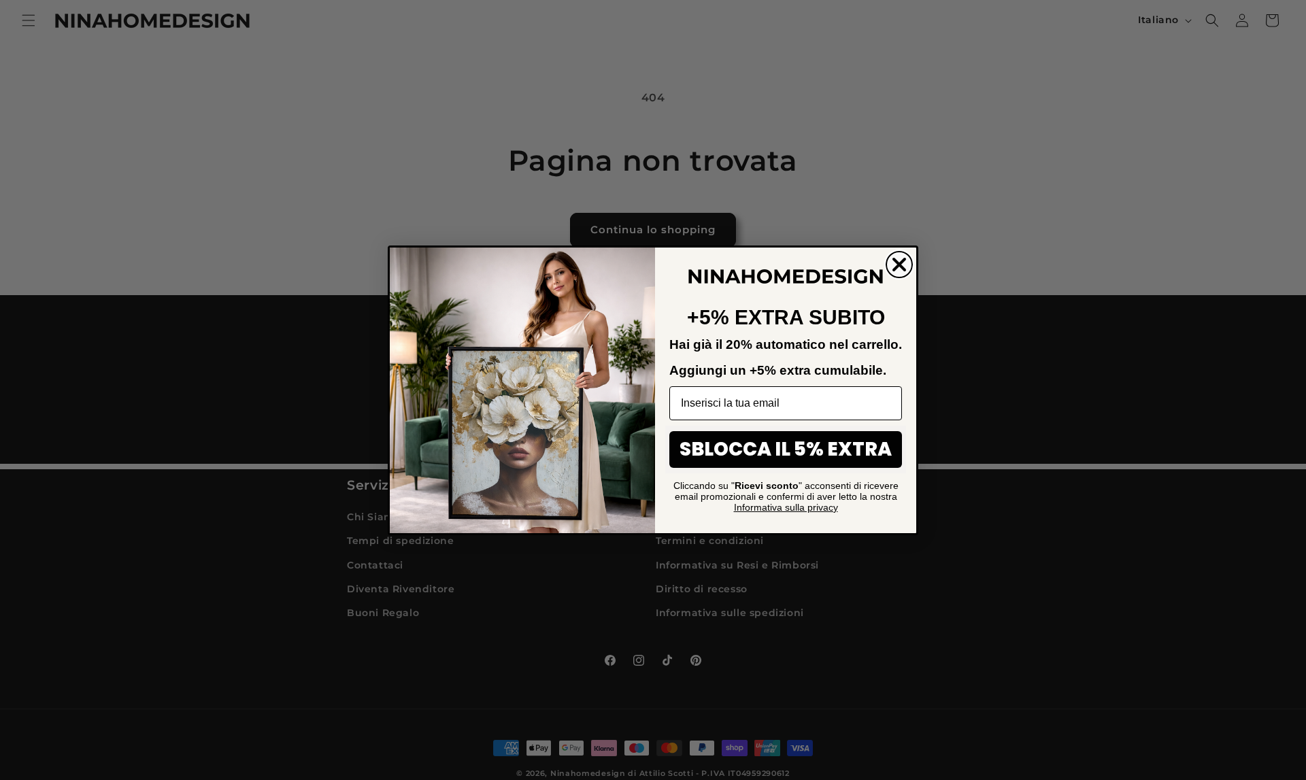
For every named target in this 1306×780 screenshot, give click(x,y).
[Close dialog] (899, 264)
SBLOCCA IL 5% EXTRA (786, 449)
